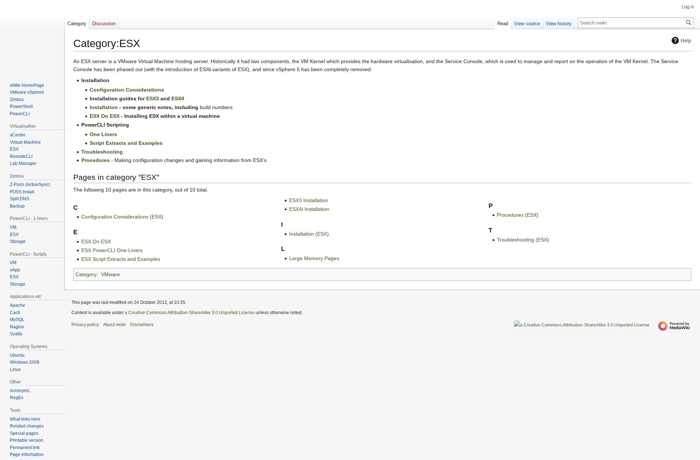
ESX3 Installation (308, 200)
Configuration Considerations (127, 90)
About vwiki (114, 324)
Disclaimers (141, 324)
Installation (104, 107)
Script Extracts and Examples (126, 143)
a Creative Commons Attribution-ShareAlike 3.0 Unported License (189, 312)
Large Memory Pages (314, 258)
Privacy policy (85, 324)
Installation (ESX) (309, 234)
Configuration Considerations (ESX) (122, 217)
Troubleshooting (102, 152)
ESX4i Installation (309, 209)
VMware (110, 274)
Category (86, 274)
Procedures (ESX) (517, 215)
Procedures (95, 160)
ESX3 (152, 98)
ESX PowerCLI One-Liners (112, 250)
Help (686, 40)
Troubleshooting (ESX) (523, 240)
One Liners (103, 134)
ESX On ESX (105, 116)
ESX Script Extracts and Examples (120, 259)
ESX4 (177, 98)
